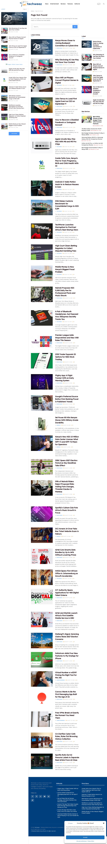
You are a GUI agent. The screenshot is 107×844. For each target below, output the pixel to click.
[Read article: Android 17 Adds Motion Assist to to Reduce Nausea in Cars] (42, 188)
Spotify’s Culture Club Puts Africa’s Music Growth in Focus (66, 510)
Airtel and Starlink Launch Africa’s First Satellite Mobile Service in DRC (66, 615)
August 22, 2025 (99, 145)
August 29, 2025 (86, 140)
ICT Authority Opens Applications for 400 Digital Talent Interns (67, 592)
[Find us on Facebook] (32, 796)
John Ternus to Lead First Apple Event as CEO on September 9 (18, 46)
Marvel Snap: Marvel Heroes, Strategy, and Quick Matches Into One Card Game (66, 800)
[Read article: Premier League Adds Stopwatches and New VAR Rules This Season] (42, 341)
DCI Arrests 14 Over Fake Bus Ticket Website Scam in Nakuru (67, 531)
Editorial (77, 4)
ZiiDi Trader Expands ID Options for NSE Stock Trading (65, 357)
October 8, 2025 (95, 134)
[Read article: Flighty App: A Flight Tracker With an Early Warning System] (42, 382)
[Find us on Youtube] (44, 796)
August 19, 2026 (68, 515)
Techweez (59, 85)
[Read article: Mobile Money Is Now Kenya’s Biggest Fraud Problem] (42, 273)
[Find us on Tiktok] (32, 800)
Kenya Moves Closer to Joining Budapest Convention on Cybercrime (13, 19)
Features (70, 4)
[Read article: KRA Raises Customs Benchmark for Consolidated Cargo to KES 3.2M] (42, 207)
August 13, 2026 (68, 741)
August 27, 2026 (68, 48)
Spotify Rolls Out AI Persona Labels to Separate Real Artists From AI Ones (67, 757)
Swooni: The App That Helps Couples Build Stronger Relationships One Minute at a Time (67, 805)
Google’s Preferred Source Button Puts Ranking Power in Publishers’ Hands (67, 399)
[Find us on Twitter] (36, 796)
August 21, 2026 (68, 362)
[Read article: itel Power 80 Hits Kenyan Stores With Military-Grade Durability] (42, 424)
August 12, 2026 (68, 762)
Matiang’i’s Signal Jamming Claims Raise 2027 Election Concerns (67, 636)
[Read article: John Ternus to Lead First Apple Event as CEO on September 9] (42, 105)
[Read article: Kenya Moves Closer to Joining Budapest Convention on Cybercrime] (42, 47)
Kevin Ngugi (59, 48)
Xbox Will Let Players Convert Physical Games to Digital (17, 37)
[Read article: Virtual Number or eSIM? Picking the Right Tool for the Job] (42, 679)
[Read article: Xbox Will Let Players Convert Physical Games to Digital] (42, 84)
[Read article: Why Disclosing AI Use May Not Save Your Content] (42, 66)
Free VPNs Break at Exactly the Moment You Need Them (67, 715)
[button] (103, 823)
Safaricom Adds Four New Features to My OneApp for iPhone (66, 656)
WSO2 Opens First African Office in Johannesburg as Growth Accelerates (66, 573)
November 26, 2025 (96, 130)
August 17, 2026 (68, 641)
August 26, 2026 (68, 127)
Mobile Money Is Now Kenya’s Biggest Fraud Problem (17, 124)
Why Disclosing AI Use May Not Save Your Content (18, 29)
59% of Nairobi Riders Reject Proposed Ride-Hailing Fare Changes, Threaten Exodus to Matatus (64, 486)
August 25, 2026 (68, 168)
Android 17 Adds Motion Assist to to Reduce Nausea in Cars (17, 87)
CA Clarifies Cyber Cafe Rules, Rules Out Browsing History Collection (66, 736)
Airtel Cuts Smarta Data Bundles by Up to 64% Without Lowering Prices (65, 552)
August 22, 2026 (68, 342)
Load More (14, 133)
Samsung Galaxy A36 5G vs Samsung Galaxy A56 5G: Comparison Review (92, 138)
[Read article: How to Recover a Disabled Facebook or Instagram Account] (42, 126)
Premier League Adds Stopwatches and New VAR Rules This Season (67, 337)
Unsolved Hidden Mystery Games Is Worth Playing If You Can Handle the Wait (67, 815)
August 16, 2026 (68, 699)
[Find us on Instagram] (40, 796)
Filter (24, 9)
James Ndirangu (61, 680)
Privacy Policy (91, 841)
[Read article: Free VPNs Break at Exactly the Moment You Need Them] (42, 719)
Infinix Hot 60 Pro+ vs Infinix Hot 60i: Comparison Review (92, 144)
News (46, 4)
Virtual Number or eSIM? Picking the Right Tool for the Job (66, 675)
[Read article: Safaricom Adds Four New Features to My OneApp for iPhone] (42, 659)
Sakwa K (59, 425)
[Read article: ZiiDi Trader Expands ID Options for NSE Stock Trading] (42, 360)
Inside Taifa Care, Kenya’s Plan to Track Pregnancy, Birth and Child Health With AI (18, 79)
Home (32, 11)
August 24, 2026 (67, 253)
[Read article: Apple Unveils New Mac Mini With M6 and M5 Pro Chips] (42, 145)
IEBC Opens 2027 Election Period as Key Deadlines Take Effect (66, 463)
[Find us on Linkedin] (48, 796)
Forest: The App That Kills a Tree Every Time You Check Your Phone (67, 810)
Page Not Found (39, 11)
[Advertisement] (94, 20)
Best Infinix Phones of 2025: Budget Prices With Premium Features (97, 120)
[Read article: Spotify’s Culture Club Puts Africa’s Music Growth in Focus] (42, 514)
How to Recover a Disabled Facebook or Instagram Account (16, 56)
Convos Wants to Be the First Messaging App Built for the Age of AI (66, 694)
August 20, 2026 (70, 720)
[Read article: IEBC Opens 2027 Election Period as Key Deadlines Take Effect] (42, 467)
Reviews (63, 4)
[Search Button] (103, 4)
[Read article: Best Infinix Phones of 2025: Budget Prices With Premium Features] (87, 119)
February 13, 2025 (94, 149)
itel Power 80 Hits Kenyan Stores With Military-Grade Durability (66, 420)
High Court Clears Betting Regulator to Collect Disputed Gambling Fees (17, 116)
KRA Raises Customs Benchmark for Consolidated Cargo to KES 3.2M (17, 97)
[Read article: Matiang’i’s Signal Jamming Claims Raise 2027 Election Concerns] (42, 640)
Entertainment (54, 4)
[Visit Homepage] (31, 4)
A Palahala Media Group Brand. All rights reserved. (43, 831)
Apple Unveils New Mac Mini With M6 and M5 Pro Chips (17, 69)
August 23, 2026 (67, 321)
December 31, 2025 (98, 125)
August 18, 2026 (68, 597)
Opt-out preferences (81, 841)
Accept (85, 837)
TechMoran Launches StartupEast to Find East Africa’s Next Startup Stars (16, 106)
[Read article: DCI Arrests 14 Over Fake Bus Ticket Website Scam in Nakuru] (42, 535)
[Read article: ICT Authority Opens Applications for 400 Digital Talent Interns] (42, 596)
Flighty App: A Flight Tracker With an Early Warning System (64, 378)
